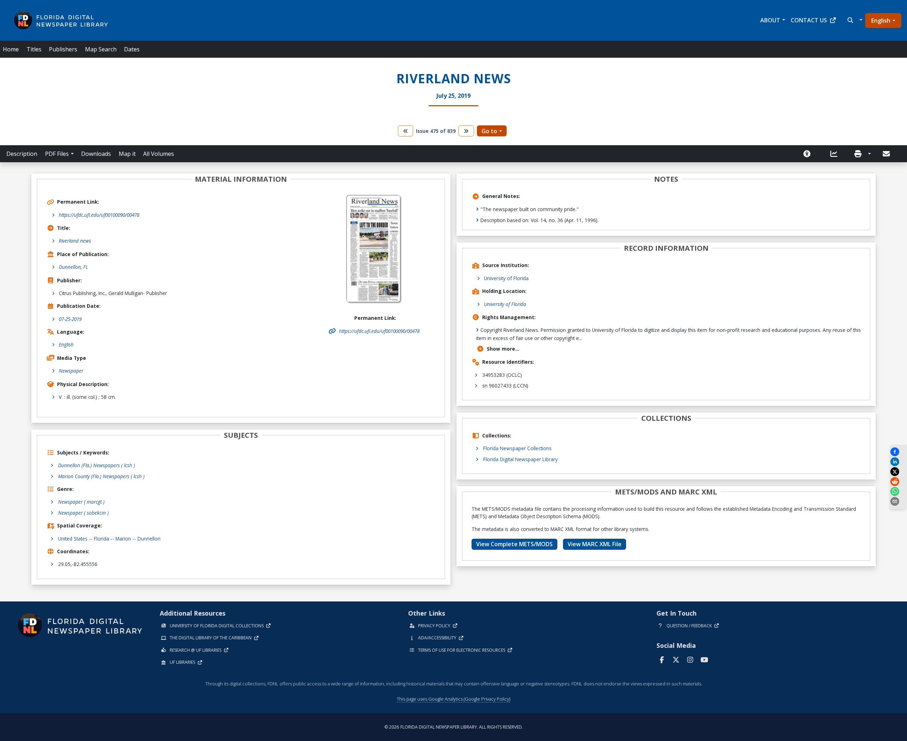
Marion (123, 538)
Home (11, 49)
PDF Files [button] (57, 154)
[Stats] (836, 154)
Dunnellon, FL (73, 267)
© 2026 (453, 727)
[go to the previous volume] (405, 130)
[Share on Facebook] (898, 451)
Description (21, 154)
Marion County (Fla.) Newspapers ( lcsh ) (101, 476)
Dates (132, 49)
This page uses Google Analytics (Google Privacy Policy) (453, 699)
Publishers (63, 49)
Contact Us (809, 20)
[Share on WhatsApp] (898, 491)
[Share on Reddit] (898, 481)
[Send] (887, 153)
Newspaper (71, 370)
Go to (489, 131)
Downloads (96, 154)
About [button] (770, 20)
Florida (101, 538)
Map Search (101, 49)
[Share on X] (898, 471)
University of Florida (506, 278)
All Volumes (158, 154)
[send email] (898, 501)
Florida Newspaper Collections (517, 448)
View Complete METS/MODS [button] (514, 544)
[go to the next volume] (466, 130)
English (880, 20)
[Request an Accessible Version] (809, 154)
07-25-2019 (70, 319)
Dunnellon (148, 538)
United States (73, 538)
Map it (127, 154)
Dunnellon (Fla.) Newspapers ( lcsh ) (96, 465)
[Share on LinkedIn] (898, 461)
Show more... (503, 348)
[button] (854, 20)
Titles (34, 49)
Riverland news (75, 240)
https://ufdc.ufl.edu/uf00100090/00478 (99, 214)
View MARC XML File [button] (594, 544)
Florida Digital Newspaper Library (520, 459)
